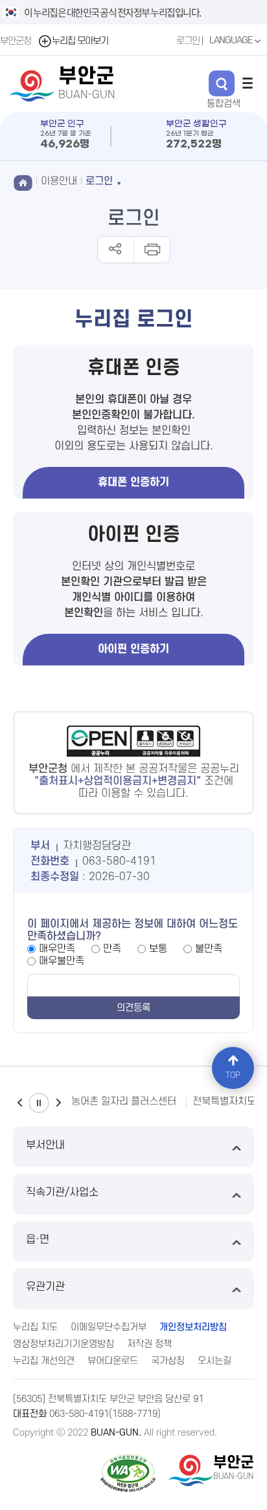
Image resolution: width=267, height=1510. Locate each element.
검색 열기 (222, 83)
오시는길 (214, 1360)
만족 (112, 949)
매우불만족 (61, 961)
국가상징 (168, 1360)
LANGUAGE (231, 40)
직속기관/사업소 (62, 1192)
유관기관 (45, 1287)
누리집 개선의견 (44, 1360)
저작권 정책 (149, 1344)
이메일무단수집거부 (108, 1327)
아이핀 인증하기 (133, 649)
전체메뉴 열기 (248, 83)
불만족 (208, 949)
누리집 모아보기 (80, 41)
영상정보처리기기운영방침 (63, 1344)
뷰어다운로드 (112, 1360)
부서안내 (45, 1145)
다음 (58, 1103)
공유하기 (116, 250)
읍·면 (37, 1240)
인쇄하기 (151, 250)
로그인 (188, 41)
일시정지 (39, 1103)
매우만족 (57, 949)
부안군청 (15, 41)
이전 (19, 1103)
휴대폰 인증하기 (133, 482)
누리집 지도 (35, 1327)
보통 (158, 949)
